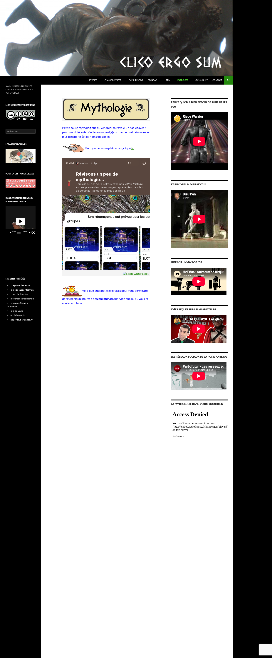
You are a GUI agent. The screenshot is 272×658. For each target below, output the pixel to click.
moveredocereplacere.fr (22, 298)
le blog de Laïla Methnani (22, 289)
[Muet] (30, 232)
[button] (20, 221)
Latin (167, 80)
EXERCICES (182, 80)
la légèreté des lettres (21, 285)
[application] (21, 221)
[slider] (19, 233)
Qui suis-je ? (201, 80)
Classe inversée (113, 80)
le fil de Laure (17, 310)
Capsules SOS (136, 80)
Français (152, 80)
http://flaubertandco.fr (22, 319)
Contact (217, 80)
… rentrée (92, 80)
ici (132, 148)
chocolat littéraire (19, 294)
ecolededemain (18, 315)
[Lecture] (10, 232)
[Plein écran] (33, 232)
